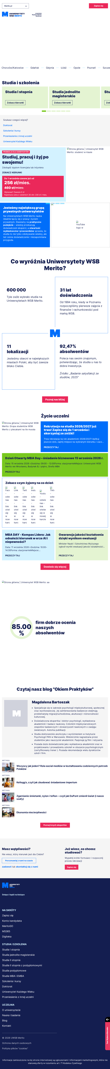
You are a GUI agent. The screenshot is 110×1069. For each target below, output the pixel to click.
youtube (44, 900)
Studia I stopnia (11, 949)
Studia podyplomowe (14, 970)
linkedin (14, 900)
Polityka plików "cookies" (15, 1048)
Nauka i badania (11, 1015)
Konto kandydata (12, 920)
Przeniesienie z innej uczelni (17, 136)
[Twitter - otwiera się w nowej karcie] (25, 505)
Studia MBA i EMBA (13, 976)
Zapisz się (98, 6)
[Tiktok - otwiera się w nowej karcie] (52, 505)
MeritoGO (7, 926)
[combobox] (15, 5)
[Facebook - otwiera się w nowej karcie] (7, 505)
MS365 (6, 931)
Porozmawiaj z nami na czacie (19, 860)
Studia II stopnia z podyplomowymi (22, 965)
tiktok (54, 900)
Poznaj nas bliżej (55, 399)
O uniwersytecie (11, 1010)
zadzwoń (7, 866)
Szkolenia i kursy (12, 130)
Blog (4, 1020)
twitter (24, 900)
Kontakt (6, 1025)
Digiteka (6, 936)
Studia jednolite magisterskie (18, 954)
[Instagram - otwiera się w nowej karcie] (33, 505)
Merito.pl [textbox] (8, 6)
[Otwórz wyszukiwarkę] (98, 14)
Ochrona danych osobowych (16, 1043)
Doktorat (7, 125)
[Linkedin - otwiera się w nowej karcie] (16, 505)
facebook (5, 900)
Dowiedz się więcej (55, 566)
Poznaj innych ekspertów (55, 825)
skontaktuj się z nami (27, 866)
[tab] (44, 111)
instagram (34, 900)
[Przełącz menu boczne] (105, 14)
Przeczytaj (51, 447)
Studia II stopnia (11, 960)
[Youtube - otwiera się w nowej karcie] (43, 505)
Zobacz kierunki (15, 102)
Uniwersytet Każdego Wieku (17, 141)
